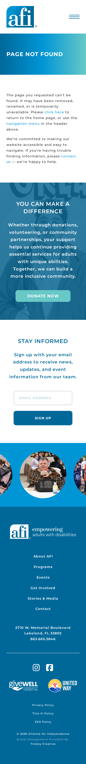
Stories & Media (43, 598)
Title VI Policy (43, 713)
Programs (43, 567)
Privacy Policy (43, 705)
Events (43, 577)
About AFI (43, 556)
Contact (43, 609)
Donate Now (43, 296)
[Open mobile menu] (74, 17)
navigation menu (23, 123)
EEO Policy (43, 722)
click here (54, 112)
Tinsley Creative (43, 744)
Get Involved (43, 588)
